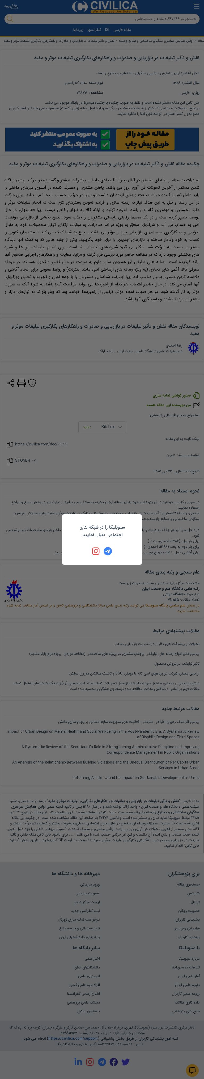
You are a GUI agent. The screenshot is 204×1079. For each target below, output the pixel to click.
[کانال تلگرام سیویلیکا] (108, 551)
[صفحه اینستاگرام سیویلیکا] (96, 551)
